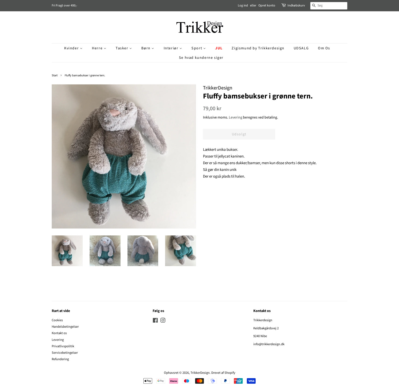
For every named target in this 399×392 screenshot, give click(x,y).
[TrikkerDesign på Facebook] (155, 321)
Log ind (243, 5)
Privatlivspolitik (63, 346)
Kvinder (72, 48)
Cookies (57, 320)
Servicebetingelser (65, 352)
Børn (146, 48)
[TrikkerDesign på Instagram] (162, 321)
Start (54, 75)
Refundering (60, 359)
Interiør (171, 48)
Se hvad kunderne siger (201, 57)
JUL (219, 48)
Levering (235, 117)
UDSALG (301, 48)
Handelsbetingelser (65, 326)
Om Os (324, 48)
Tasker (122, 48)
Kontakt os (59, 333)
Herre (98, 48)
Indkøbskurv (296, 5)
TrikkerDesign (200, 372)
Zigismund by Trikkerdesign (258, 48)
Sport (197, 48)
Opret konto (266, 5)
